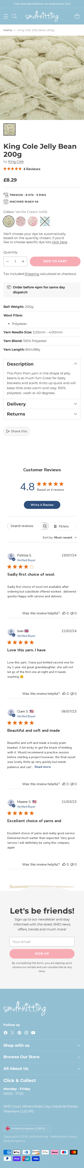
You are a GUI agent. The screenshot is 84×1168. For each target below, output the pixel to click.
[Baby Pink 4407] (21, 221)
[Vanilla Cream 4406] (8, 221)
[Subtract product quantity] (7, 261)
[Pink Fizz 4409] (33, 221)
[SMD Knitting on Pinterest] (19, 1033)
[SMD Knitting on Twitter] (12, 1033)
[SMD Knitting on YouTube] (33, 1033)
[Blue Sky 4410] (45, 221)
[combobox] (60, 537)
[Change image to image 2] (9, 129)
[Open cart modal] (77, 16)
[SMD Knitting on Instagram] (26, 1033)
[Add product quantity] (23, 261)
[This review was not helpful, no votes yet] (71, 613)
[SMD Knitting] (42, 16)
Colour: (25, 212)
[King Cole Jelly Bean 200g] (42, 78)
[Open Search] (14, 16)
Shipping (32, 274)
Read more (43, 767)
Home (7, 30)
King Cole (16, 161)
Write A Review (42, 505)
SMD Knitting (38, 1136)
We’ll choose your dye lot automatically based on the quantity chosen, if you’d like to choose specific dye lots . (35, 238)
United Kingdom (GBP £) (28, 1128)
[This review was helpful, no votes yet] (63, 613)
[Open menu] (5, 16)
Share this (19, 431)
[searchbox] (24, 526)
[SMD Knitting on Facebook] (5, 1033)
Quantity (10, 252)
